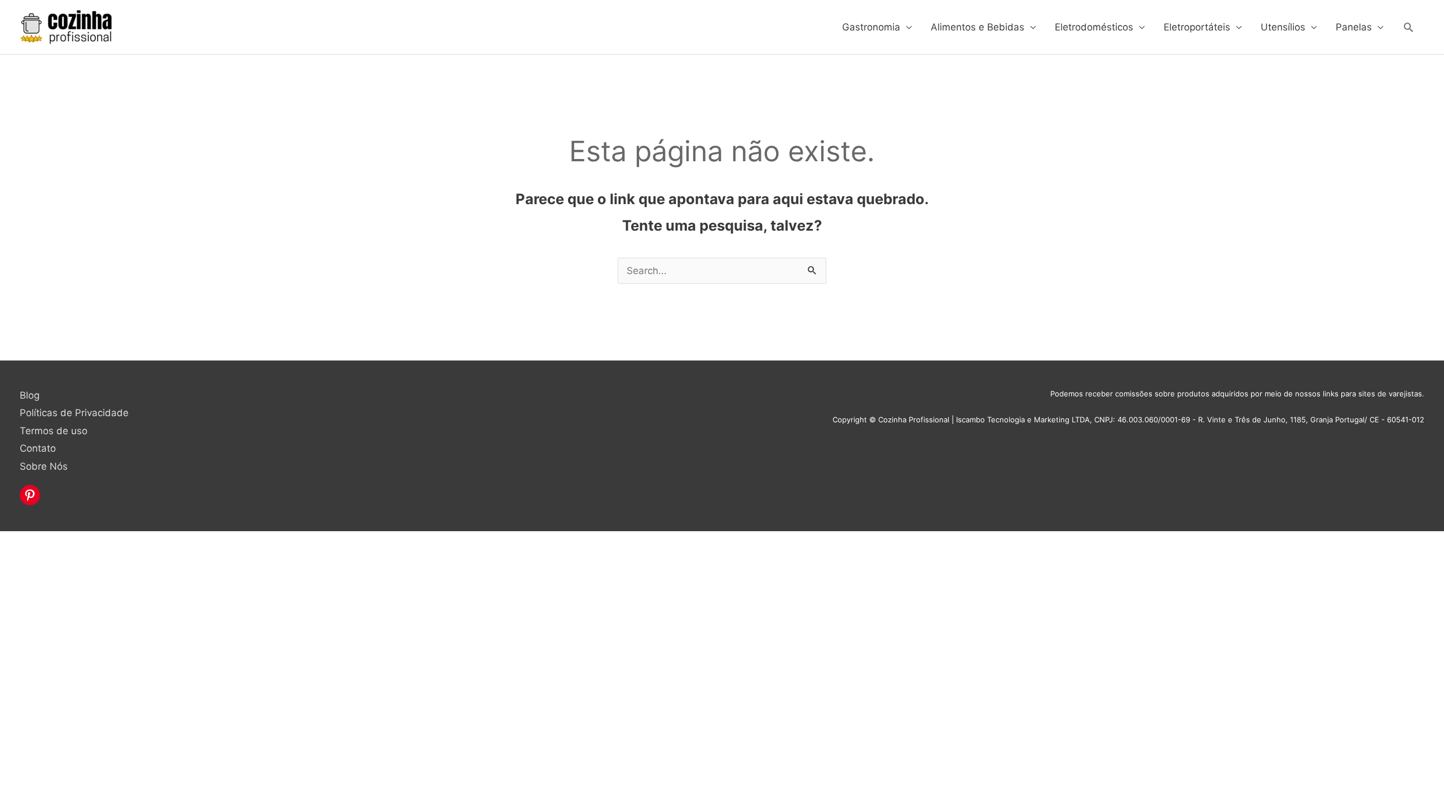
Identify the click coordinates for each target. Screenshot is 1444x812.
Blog (29, 395)
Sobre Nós (44, 466)
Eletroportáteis (1197, 27)
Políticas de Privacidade (74, 412)
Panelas (1354, 27)
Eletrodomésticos (1094, 27)
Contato (38, 448)
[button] (1408, 27)
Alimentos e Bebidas (977, 27)
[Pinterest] (30, 495)
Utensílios (1283, 27)
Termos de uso (53, 430)
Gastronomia (871, 27)
